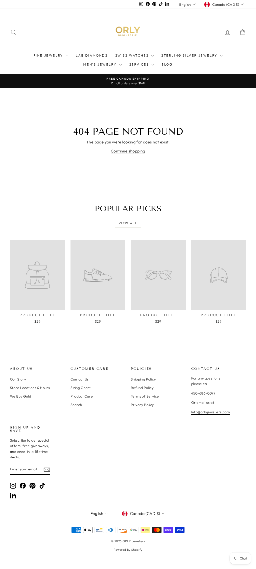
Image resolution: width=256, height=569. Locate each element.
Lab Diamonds (92, 55)
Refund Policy (142, 388)
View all (128, 223)
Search (76, 405)
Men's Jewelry (100, 64)
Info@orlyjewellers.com (210, 412)
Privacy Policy (142, 405)
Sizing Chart (80, 388)
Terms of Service (145, 396)
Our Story (18, 379)
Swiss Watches (132, 55)
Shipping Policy (143, 379)
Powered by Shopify (128, 549)
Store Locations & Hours (30, 388)
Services (139, 64)
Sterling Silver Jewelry (190, 55)
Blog (167, 64)
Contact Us (79, 379)
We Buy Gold (20, 396)
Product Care (81, 396)
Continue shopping (128, 150)
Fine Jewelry (49, 55)
